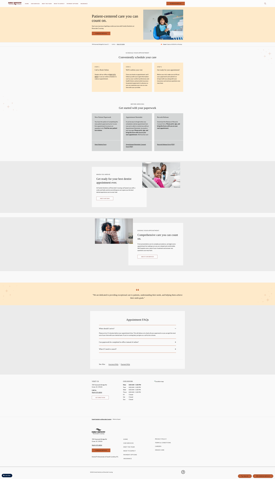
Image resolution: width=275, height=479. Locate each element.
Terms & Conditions (163, 442)
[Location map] (168, 395)
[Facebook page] (183, 472)
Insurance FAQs (113, 364)
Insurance (84, 3)
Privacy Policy (161, 439)
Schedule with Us (175, 3)
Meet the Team (47, 3)
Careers (158, 446)
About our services (147, 256)
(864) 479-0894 (121, 44)
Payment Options (72, 3)
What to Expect (59, 3)
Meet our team (105, 198)
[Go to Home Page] (15, 3)
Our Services (35, 3)
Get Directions (100, 397)
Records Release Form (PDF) (166, 144)
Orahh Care (159, 450)
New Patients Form (100, 144)
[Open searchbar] (265, 3)
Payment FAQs (125, 364)
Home (27, 3)
